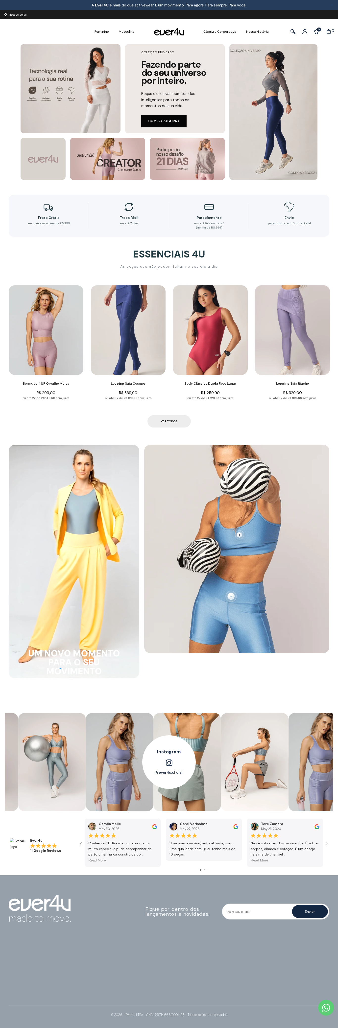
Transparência (184, 987)
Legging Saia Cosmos (128, 383)
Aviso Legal (182, 982)
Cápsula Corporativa (219, 31)
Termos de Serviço (188, 966)
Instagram (169, 752)
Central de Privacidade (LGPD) (197, 992)
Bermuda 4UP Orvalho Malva (46, 383)
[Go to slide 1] (200, 870)
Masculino (127, 31)
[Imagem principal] (71, 88)
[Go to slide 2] (204, 869)
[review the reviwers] (154, 826)
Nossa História (257, 31)
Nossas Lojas (18, 15)
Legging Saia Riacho (292, 383)
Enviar (310, 911)
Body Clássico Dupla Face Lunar (210, 383)
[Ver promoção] (273, 112)
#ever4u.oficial (169, 772)
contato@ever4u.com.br (35, 961)
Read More (97, 860)
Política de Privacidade (191, 961)
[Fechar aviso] (331, 5)
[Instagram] (14, 974)
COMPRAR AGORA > (164, 121)
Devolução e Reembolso (192, 977)
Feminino (102, 31)
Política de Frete (186, 972)
